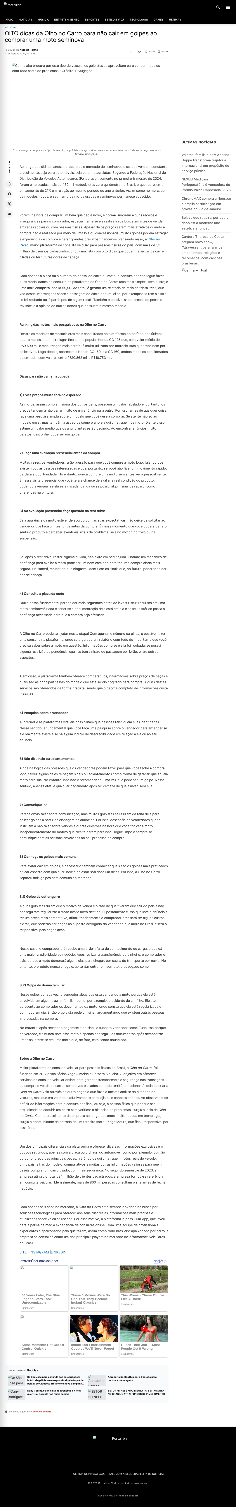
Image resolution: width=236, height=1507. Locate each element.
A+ (139, 51)
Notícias (25, 19)
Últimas (175, 19)
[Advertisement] (206, 79)
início (9, 19)
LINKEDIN (58, 1252)
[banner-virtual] (206, 300)
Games (159, 19)
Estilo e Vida (114, 19)
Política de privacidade (88, 1473)
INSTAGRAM (39, 1252)
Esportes (92, 19)
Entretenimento (66, 19)
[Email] (9, 214)
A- (132, 51)
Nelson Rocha (29, 49)
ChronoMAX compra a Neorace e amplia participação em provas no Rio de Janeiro (206, 204)
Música (43, 19)
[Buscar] (218, 7)
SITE (23, 1252)
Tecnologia (139, 19)
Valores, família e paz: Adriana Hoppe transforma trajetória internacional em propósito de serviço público (205, 163)
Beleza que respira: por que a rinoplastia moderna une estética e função (205, 223)
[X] (9, 204)
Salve (165, 51)
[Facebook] (9, 194)
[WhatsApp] (9, 184)
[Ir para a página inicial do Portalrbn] (27, 7)
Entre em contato (42, 1411)
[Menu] (228, 7)
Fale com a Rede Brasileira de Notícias (136, 1473)
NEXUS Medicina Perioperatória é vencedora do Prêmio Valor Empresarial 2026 (206, 184)
